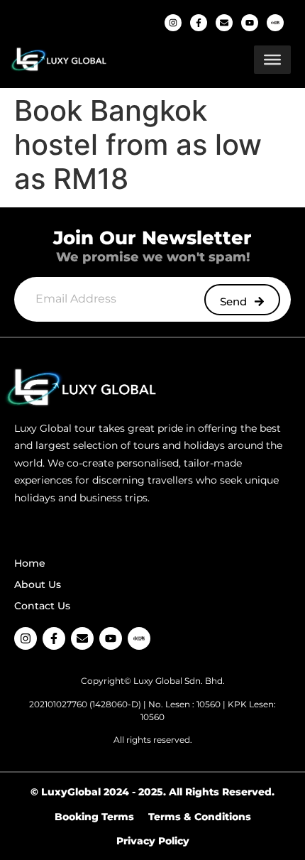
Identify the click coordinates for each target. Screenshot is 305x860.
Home (29, 563)
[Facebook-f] (198, 22)
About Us (37, 584)
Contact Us (42, 605)
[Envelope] (224, 22)
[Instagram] (173, 22)
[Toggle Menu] (272, 60)
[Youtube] (249, 22)
